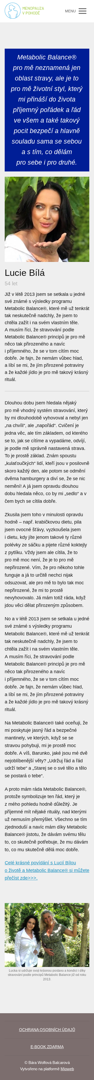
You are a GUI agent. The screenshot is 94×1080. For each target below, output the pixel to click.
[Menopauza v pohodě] (24, 11)
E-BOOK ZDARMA (47, 1046)
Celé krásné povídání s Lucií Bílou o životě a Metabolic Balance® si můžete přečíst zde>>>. (47, 870)
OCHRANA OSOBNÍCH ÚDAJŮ (47, 1029)
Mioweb (67, 1069)
